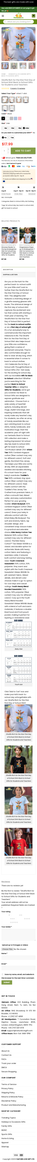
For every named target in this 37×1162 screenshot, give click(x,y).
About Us (5, 1051)
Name (4, 953)
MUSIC (4, 1130)
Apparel (4, 1142)
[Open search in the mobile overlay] (18, 22)
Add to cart (23, 150)
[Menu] (2, 15)
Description (8, 270)
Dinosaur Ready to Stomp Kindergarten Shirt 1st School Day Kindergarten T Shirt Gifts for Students (8, 251)
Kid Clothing (29, 201)
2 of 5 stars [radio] (15, 915)
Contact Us (6, 1055)
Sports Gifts (6, 1134)
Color (4, 114)
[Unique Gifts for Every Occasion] (18, 15)
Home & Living (7, 1138)
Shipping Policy (8, 1092)
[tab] (18, 269)
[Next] (32, 44)
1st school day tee (12, 205)
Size (3, 123)
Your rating (5, 911)
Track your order (8, 1063)
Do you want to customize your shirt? (16, 133)
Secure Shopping (8, 1071)
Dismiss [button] (18, 5)
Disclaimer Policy (8, 1101)
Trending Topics (8, 1118)
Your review (6, 927)
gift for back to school (9, 208)
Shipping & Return (10, 275)
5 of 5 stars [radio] (6, 922)
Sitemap (5, 1146)
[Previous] (4, 44)
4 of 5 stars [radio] (20, 918)
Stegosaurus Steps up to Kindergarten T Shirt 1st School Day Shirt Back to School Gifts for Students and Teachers (27, 252)
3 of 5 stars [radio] (6, 918)
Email (4, 964)
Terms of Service (8, 1084)
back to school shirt (26, 205)
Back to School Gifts (10, 76)
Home (3, 74)
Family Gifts (6, 1126)
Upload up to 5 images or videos (15, 945)
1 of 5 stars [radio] (4, 915)
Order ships (18, 194)
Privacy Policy (7, 1088)
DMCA (4, 1067)
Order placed (6, 194)
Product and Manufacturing (13, 1105)
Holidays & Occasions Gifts (20, 74)
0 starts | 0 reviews (17, 88)
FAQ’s (3, 1059)
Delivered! (32, 194)
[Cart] (33, 16)
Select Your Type (8, 93)
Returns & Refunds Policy (12, 1096)
